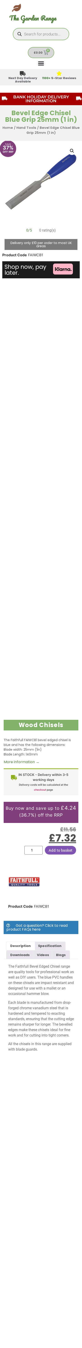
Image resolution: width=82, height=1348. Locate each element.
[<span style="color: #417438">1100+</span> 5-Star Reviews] (59, 73)
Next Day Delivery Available (22, 80)
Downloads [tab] (20, 955)
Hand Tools (26, 127)
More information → (21, 762)
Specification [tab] (50, 946)
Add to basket (60, 850)
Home (8, 127)
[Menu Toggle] (41, 63)
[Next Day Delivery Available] (22, 73)
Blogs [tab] (61, 955)
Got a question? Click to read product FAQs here (37, 927)
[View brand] (24, 896)
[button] (72, 151)
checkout (40, 789)
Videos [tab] (43, 955)
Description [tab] (20, 946)
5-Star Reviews (59, 78)
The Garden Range (32, 18)
